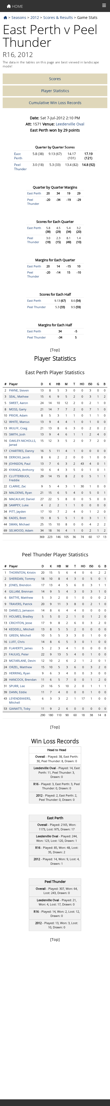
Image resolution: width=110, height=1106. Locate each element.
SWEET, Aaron (18, 403)
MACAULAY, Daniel (22, 499)
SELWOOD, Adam (21, 530)
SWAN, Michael (19, 524)
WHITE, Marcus (19, 422)
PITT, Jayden (17, 511)
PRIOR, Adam (18, 415)
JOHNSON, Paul (19, 464)
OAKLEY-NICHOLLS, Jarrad (22, 443)
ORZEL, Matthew (20, 667)
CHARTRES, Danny (21, 451)
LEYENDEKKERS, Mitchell (20, 700)
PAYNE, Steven (19, 390)
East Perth (18, 156)
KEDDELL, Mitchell (21, 629)
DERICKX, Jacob (19, 457)
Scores (55, 78)
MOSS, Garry (17, 409)
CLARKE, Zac (17, 486)
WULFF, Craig (18, 428)
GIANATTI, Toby (19, 709)
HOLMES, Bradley (21, 616)
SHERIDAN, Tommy (22, 579)
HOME (17, 6)
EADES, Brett (17, 518)
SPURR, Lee (17, 686)
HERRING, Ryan (19, 673)
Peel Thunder (20, 166)
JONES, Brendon (20, 585)
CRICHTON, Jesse (20, 623)
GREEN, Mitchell (20, 635)
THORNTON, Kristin (22, 572)
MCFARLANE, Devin (22, 661)
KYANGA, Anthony (21, 470)
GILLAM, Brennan (21, 591)
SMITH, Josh (17, 434)
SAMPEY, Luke (19, 505)
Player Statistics (55, 90)
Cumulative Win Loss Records (55, 102)
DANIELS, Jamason (21, 610)
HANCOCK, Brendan (23, 679)
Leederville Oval (70, 123)
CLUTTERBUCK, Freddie (19, 478)
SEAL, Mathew (19, 396)
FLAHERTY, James (21, 648)
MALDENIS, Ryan (20, 493)
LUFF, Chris (17, 642)
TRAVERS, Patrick (20, 604)
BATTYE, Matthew (21, 597)
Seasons (18, 17)
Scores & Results (58, 17)
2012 (34, 17)
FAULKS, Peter (19, 654)
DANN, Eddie (18, 692)
